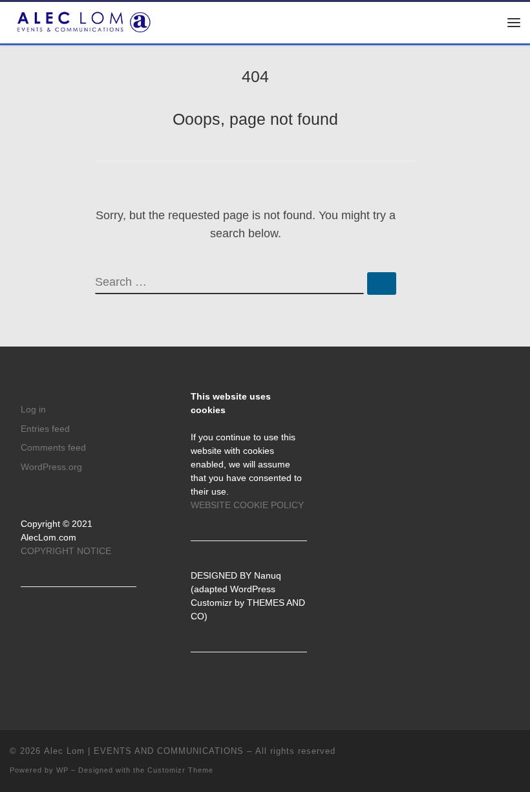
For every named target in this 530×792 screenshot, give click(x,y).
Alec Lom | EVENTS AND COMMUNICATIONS (144, 751)
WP (62, 770)
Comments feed (53, 448)
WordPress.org (51, 467)
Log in (33, 409)
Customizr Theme (180, 770)
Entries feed (45, 429)
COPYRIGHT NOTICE (66, 551)
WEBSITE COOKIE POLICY (247, 505)
